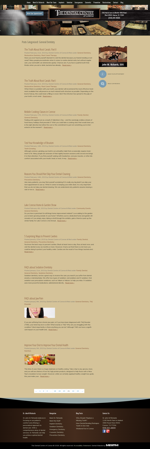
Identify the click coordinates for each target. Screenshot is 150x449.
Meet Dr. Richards (38, 2)
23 (78, 391)
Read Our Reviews (114, 83)
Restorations (107, 2)
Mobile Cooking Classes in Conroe (39, 112)
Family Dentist (82, 115)
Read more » (66, 65)
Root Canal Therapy (49, 55)
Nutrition (27, 351)
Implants (61, 2)
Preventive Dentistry (32, 180)
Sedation (69, 2)
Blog (122, 2)
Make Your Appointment (116, 74)
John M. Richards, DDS (113, 64)
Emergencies (79, 2)
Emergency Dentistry (57, 429)
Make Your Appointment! (34, 13)
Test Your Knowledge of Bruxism (39, 143)
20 (64, 391)
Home (28, 2)
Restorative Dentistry (32, 55)
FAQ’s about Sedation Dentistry (38, 267)
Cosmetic (88, 2)
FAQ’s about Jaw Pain (33, 298)
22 (73, 391)
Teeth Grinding (30, 149)
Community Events (83, 208)
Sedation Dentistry (46, 273)
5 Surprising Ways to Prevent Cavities (40, 236)
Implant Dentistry (55, 424)
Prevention (96, 2)
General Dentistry (84, 53)
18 (55, 391)
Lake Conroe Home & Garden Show (40, 205)
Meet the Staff (54, 421)
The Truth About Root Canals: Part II (40, 49)
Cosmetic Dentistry (56, 432)
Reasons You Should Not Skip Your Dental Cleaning (47, 174)
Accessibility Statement (82, 446)
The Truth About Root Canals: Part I (40, 81)
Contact (115, 2)
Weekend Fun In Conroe (85, 429)
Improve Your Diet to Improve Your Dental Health (46, 345)
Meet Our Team (51, 2)
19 (59, 391)
